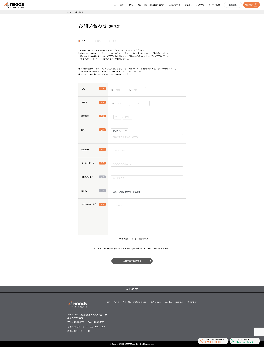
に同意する (133, 239)
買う (122, 4)
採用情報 (200, 4)
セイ (113, 103)
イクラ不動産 (214, 4)
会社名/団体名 (92, 176)
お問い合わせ (175, 4)
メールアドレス (92, 163)
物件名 (92, 190)
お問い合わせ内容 (92, 204)
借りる (131, 4)
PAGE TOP (133, 289)
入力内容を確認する (132, 260)
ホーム (113, 4)
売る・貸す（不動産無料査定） (151, 4)
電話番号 (92, 149)
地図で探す (249, 4)
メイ (133, 103)
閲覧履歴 (233, 4)
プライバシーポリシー (128, 239)
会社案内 (188, 4)
